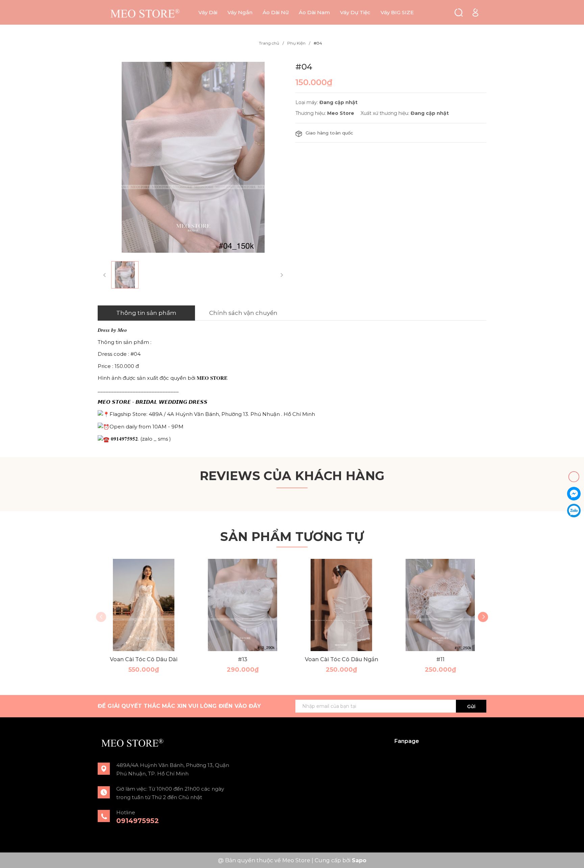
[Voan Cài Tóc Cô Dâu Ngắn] (341, 605)
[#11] (440, 605)
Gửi (471, 706)
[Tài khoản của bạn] (475, 12)
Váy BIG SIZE (397, 12)
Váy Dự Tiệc (355, 12)
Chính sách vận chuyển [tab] (243, 312)
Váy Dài (207, 12)
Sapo (359, 860)
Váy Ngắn (239, 12)
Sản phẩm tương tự (292, 536)
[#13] (243, 605)
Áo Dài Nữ (276, 12)
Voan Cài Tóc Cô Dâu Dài (143, 659)
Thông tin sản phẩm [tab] (146, 312)
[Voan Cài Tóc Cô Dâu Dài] (144, 605)
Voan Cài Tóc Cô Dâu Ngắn (341, 659)
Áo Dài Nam (314, 12)
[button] (483, 617)
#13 (242, 659)
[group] (193, 157)
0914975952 (137, 821)
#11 (440, 659)
